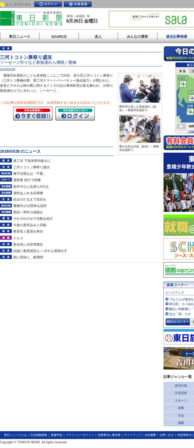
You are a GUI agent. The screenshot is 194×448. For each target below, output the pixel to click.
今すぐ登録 (33, 113)
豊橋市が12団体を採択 (30, 206)
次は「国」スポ (180, 314)
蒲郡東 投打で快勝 (27, 180)
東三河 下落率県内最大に (32, 161)
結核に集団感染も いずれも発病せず (40, 251)
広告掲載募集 (38, 435)
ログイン (48, 4)
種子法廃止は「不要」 (29, 173)
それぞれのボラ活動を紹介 (33, 218)
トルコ (18, 238)
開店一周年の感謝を (28, 212)
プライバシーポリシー (80, 435)
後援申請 (56, 435)
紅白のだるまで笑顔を (29, 199)
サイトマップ (132, 435)
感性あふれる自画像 (28, 193)
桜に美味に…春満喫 (28, 257)
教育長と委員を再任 (28, 231)
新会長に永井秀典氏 (28, 244)
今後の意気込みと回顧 (29, 225)
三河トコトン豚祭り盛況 (31, 167)
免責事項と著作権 (109, 435)
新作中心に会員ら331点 (31, 186)
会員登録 (78, 4)
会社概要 (150, 435)
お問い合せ (166, 435)
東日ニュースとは (15, 435)
